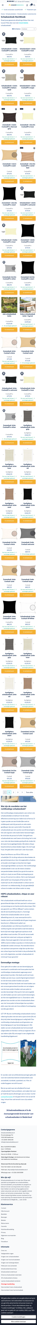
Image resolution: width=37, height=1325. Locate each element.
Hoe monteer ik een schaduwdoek (11, 1287)
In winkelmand (9, 64)
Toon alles (29, 792)
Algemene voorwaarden (8, 1235)
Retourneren (5, 1223)
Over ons (4, 1250)
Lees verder (23, 1199)
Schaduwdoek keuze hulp (9, 1269)
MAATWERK (23, 23)
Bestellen (4, 1214)
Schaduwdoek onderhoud (9, 1272)
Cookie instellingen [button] (18, 1317)
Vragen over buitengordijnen (10, 1262)
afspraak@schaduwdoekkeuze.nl (18, 1169)
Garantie (4, 1226)
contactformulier (7, 1097)
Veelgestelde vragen (7, 1253)
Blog (2, 1238)
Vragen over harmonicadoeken (10, 1259)
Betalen (3, 1220)
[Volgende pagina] (22, 792)
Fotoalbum (4, 1241)
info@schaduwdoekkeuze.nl (9, 1142)
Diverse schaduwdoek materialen (11, 1275)
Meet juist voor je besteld (9, 1266)
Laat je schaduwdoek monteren (10, 1281)
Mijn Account (5, 1211)
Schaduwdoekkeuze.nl (8, 1132)
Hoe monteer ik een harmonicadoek (12, 1290)
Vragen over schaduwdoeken (10, 1256)
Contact (3, 1208)
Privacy (3, 1232)
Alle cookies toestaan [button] (18, 1321)
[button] (2, 5)
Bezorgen (4, 1217)
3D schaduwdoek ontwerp (9, 1278)
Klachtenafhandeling (7, 1229)
